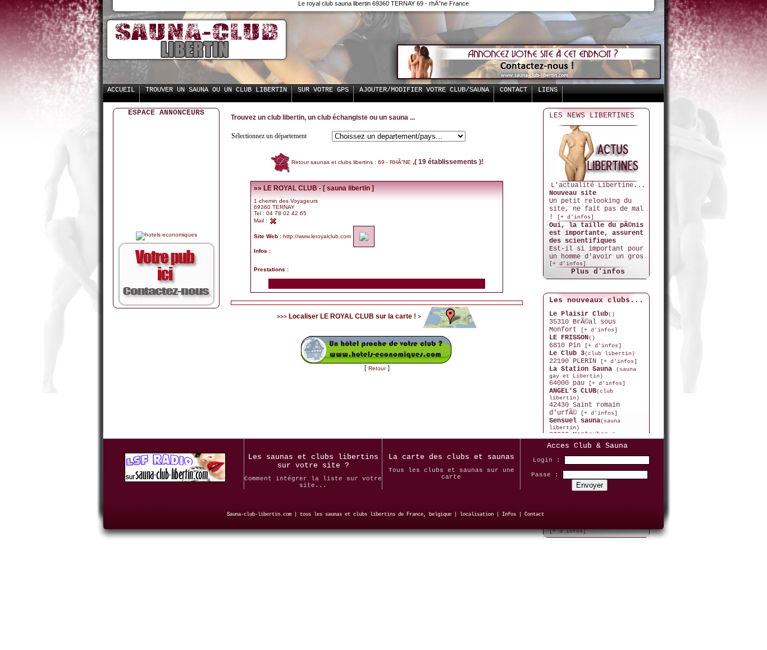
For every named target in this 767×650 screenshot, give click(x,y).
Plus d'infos (598, 271)
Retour (377, 368)
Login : (546, 460)
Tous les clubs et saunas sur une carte (451, 473)
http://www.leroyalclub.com (317, 236)
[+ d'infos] (575, 217)
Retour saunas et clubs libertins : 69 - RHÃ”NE (352, 162)
